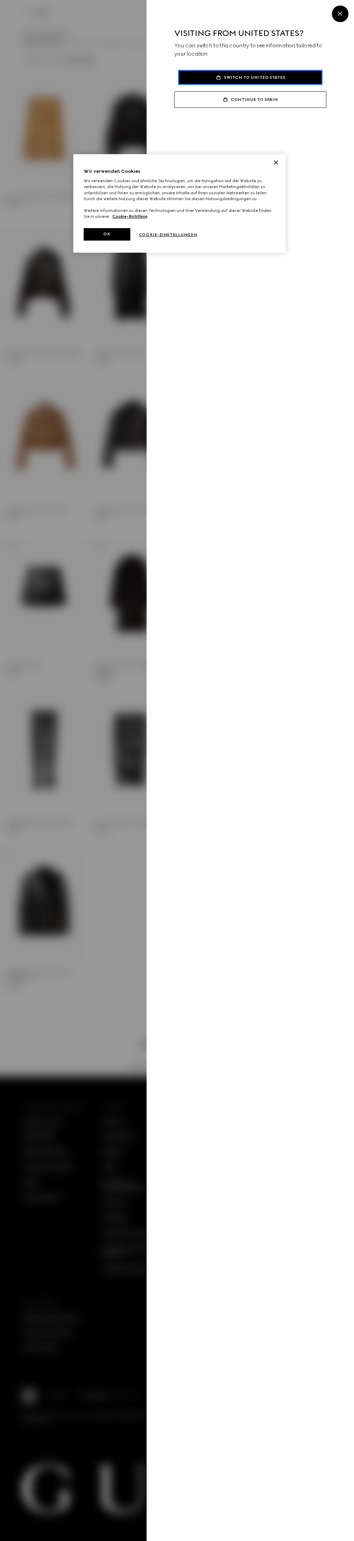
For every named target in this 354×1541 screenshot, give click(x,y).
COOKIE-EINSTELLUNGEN (168, 234)
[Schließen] (275, 162)
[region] (179, 203)
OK (106, 234)
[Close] (340, 14)
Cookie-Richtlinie (129, 216)
